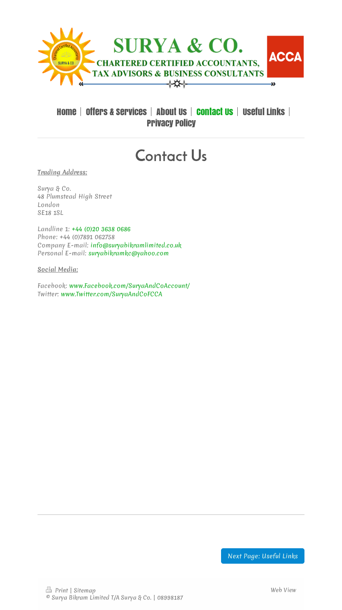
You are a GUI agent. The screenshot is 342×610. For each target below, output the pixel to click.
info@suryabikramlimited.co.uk (136, 245)
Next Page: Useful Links (263, 556)
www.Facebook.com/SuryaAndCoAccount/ (129, 285)
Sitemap (85, 590)
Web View (283, 590)
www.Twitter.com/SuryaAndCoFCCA (111, 294)
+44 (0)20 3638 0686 (101, 228)
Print (61, 590)
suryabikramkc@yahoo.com (128, 253)
